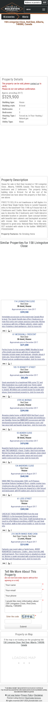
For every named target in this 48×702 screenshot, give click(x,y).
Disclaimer (38, 695)
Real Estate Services (33, 698)
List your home (13, 695)
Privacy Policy (27, 695)
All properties (9, 16)
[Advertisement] (24, 51)
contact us (34, 83)
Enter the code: (12, 616)
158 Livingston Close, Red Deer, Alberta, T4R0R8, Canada (24, 643)
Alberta (25, 16)
